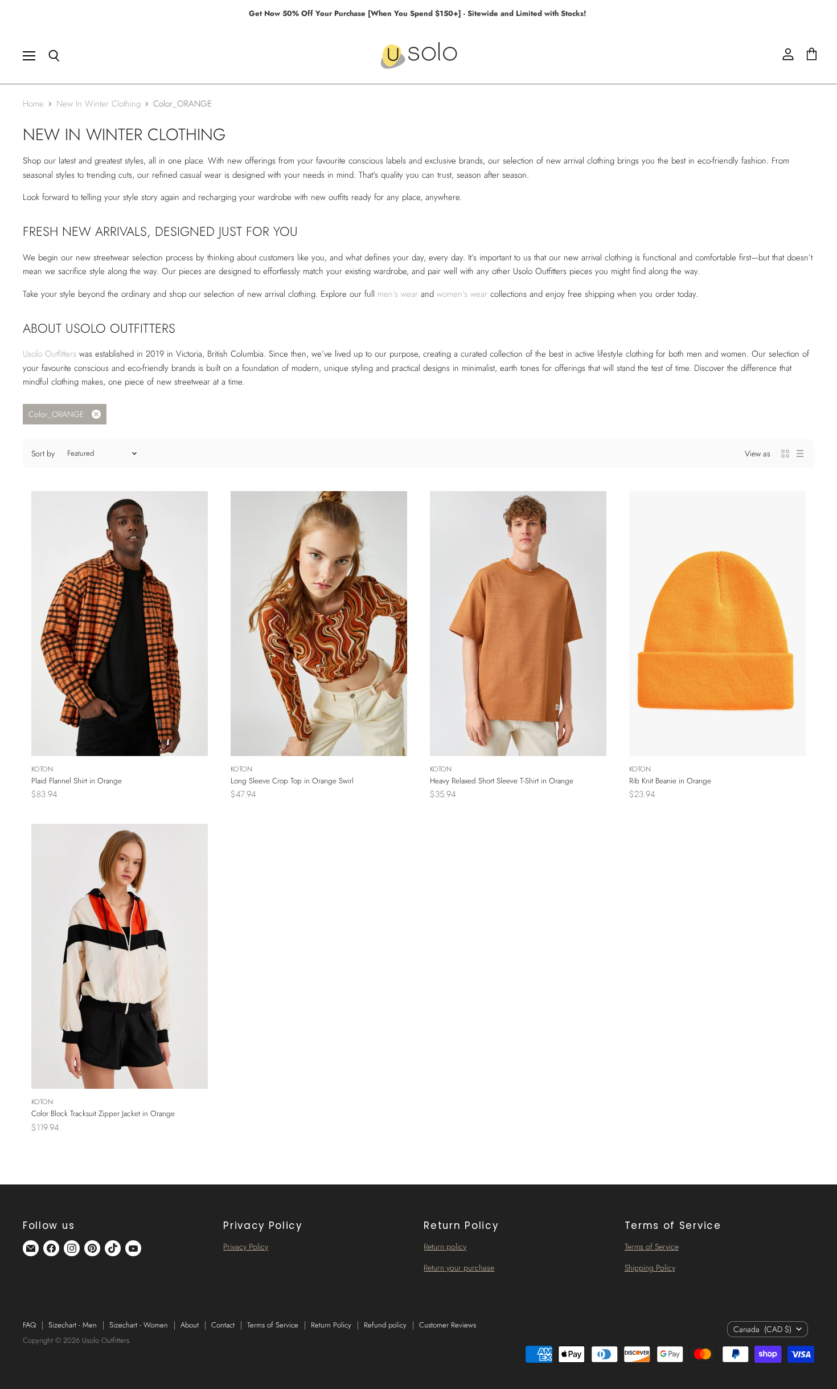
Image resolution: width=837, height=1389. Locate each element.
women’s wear (462, 294)
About (189, 1324)
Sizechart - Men (72, 1324)
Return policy (445, 1246)
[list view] (800, 453)
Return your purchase (459, 1267)
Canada (762, 1329)
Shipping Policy (650, 1267)
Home (33, 104)
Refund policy (385, 1324)
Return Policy (331, 1324)
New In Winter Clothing (98, 104)
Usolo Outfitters (49, 354)
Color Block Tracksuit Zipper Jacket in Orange (103, 1113)
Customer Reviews (447, 1324)
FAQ (29, 1324)
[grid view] (785, 453)
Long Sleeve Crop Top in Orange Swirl (292, 780)
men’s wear (398, 294)
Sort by (43, 453)
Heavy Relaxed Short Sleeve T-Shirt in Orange (501, 780)
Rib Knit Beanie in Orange (670, 780)
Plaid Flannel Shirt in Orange (76, 780)
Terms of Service (652, 1246)
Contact (223, 1324)
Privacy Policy (245, 1246)
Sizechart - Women (138, 1324)
